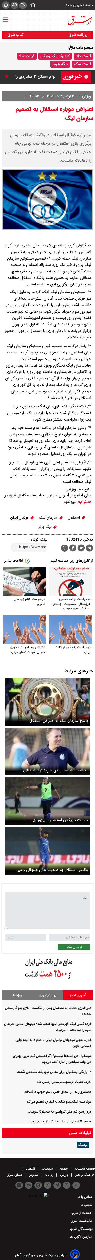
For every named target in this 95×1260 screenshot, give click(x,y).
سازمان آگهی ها (81, 1236)
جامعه (64, 1168)
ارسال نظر (74, 947)
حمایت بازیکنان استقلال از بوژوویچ (60, 820)
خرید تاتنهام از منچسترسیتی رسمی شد (64, 1081)
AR (14, 5)
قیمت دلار (83, 56)
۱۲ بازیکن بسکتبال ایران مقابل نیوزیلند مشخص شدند (54, 1072)
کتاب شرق (16, 35)
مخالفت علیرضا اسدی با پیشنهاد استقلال (55, 770)
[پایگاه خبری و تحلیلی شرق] (79, 20)
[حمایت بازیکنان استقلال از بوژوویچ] (47, 801)
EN (23, 5)
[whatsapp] (64, 548)
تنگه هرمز (60, 64)
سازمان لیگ (49, 518)
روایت (49, 1174)
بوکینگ (83, 1145)
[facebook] (72, 548)
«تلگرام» (84, 502)
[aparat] (38, 1185)
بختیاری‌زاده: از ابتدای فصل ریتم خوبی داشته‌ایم (57, 1091)
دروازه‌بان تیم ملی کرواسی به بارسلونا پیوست (59, 1111)
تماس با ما (85, 1196)
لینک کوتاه (39, 540)
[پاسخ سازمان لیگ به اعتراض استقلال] (47, 701)
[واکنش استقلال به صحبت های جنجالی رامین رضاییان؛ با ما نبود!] (47, 851)
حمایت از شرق (82, 1212)
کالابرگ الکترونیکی (55, 56)
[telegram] (89, 548)
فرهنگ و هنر (84, 1174)
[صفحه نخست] (31, 5)
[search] (6, 5)
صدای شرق (15, 1174)
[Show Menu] (5, 17)
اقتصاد (30, 1168)
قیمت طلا (27, 56)
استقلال (74, 518)
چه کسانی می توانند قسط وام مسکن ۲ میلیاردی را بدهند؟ (33, 76)
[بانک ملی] (47, 979)
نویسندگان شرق (81, 1228)
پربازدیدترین (47, 995)
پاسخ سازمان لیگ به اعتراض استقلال (58, 721)
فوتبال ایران (20, 518)
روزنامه (17, 995)
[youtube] (19, 1185)
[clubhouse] (28, 1185)
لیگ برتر (45, 527)
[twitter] (81, 548)
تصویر (33, 1174)
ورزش (86, 96)
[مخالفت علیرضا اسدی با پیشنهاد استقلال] (47, 751)
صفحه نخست (84, 1168)
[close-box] (8, 76)
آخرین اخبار (78, 995)
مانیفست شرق (82, 1220)
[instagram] (66, 1185)
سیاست (47, 1168)
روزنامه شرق (77, 35)
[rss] (76, 1185)
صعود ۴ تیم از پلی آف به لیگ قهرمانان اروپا (61, 1121)
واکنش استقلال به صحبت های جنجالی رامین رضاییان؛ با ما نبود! (52, 870)
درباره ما (87, 1204)
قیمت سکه (82, 64)
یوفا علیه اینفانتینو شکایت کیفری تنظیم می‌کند (58, 1101)
